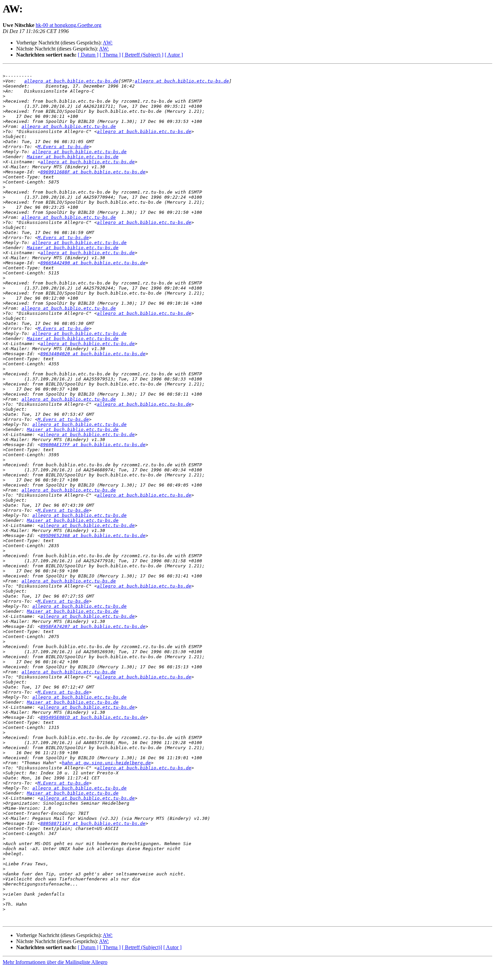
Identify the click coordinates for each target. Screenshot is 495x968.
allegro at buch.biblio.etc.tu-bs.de (71, 81)
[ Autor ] (174, 55)
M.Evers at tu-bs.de (63, 146)
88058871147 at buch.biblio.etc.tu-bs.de (92, 823)
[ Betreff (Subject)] (142, 947)
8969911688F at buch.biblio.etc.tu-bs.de (92, 171)
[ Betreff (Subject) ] (142, 55)
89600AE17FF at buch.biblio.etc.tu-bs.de (92, 444)
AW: (107, 42)
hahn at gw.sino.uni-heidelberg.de (106, 762)
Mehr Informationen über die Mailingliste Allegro (55, 962)
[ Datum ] (88, 55)
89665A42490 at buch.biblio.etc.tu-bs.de (92, 262)
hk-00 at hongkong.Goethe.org (68, 25)
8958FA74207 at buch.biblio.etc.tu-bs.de (92, 626)
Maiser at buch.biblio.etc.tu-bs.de (73, 156)
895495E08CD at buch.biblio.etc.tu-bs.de (92, 717)
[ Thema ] (110, 55)
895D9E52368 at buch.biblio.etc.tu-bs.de (92, 535)
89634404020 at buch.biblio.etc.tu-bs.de (92, 353)
